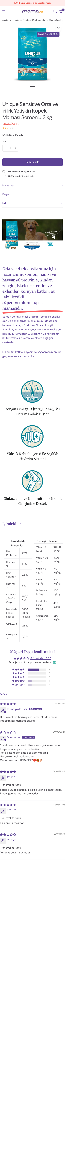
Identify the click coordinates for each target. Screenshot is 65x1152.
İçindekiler (8, 185)
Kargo (5, 194)
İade (4, 203)
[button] (18, 670)
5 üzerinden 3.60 (40, 658)
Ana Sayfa (6, 20)
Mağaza (18, 20)
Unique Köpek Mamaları (35, 20)
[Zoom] (58, 28)
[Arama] (55, 11)
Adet (4, 141)
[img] (8, 704)
